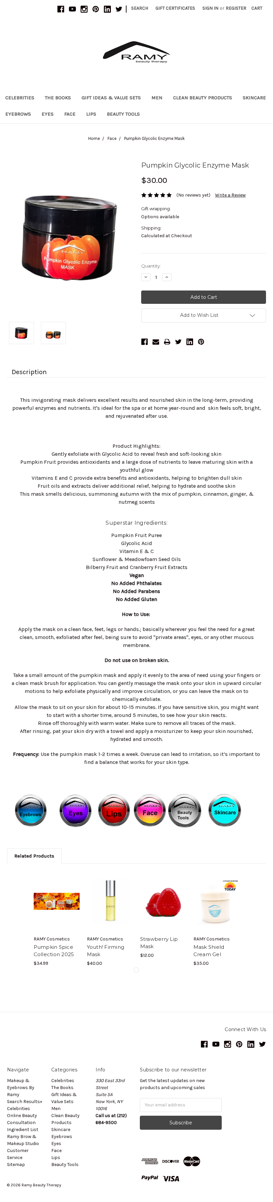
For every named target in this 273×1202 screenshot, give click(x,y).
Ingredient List (22, 1129)
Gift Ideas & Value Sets (111, 98)
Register (236, 8)
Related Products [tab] (34, 856)
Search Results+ (24, 1101)
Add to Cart (56, 901)
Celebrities (19, 98)
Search (139, 8)
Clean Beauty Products (202, 98)
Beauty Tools (123, 114)
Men (156, 98)
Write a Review (230, 195)
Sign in (210, 8)
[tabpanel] (56, 919)
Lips (91, 114)
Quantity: (151, 266)
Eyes (48, 114)
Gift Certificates (175, 8)
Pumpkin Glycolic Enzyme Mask (154, 138)
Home (94, 138)
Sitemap (16, 1164)
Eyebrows (18, 114)
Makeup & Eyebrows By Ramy (20, 1087)
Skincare (254, 98)
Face (70, 114)
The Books (58, 98)
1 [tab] (136, 969)
